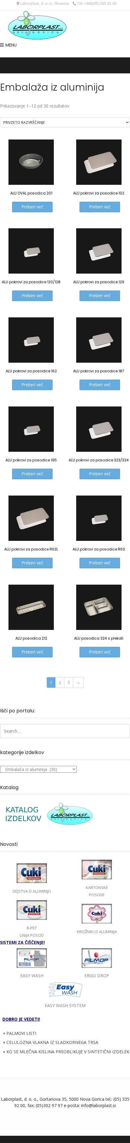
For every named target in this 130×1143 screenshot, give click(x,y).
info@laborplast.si (98, 1105)
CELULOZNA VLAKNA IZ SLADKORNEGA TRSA (52, 1042)
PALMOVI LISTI (21, 1033)
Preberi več (32, 207)
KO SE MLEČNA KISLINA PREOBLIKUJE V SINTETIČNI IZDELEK (67, 1052)
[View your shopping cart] (65, 53)
